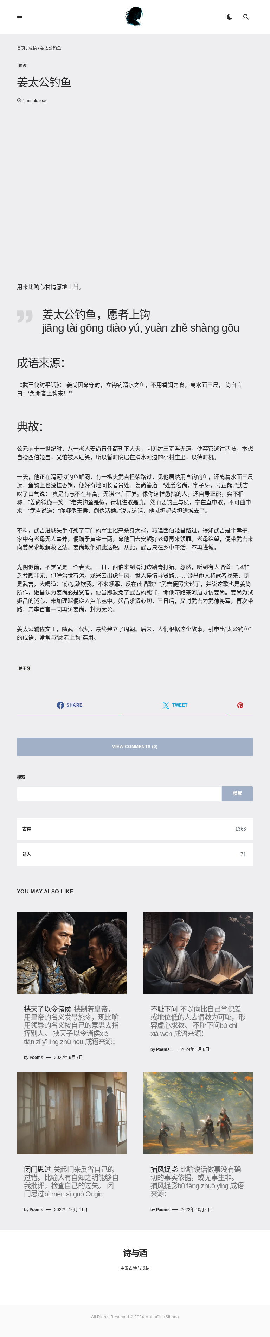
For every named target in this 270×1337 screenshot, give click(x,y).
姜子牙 (25, 668)
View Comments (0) (135, 746)
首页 (21, 48)
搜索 (21, 777)
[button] (20, 17)
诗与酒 (135, 1253)
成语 (32, 48)
